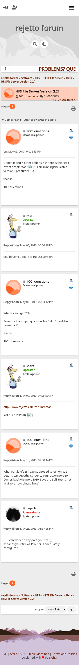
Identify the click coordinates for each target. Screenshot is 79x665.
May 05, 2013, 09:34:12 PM (28, 302)
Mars (30, 215)
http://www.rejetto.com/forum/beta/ (27, 407)
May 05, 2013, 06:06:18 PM (28, 245)
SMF (4, 654)
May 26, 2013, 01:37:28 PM (28, 529)
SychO (53, 657)
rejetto (31, 508)
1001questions (28, 96)
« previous (59, 99)
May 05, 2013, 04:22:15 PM (22, 151)
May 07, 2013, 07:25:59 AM (28, 396)
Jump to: (39, 609)
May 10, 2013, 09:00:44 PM (28, 460)
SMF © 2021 (17, 654)
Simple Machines (38, 654)
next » (71, 99)
